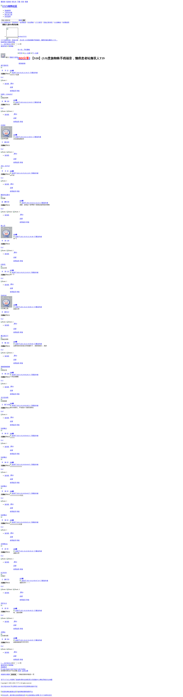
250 (8, 373)
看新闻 (3, 1)
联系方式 (30, 679)
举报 (17, 91)
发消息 (7, 84)
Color (4, 669)
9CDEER (4, 572)
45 (7, 433)
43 (5, 373)
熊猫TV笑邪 (14, 57)
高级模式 (4, 667)
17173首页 (38, 22)
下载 (18, 1)
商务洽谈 (24, 679)
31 (5, 240)
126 (5, 142)
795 (8, 579)
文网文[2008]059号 (19, 686)
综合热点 (15, 22)
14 (5, 433)
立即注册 (25, 671)
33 (5, 271)
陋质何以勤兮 (5, 195)
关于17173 (4, 679)
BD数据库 (66, 22)
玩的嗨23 (4, 428)
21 (7, 70)
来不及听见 (4, 65)
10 (9, 44)
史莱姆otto (4, 544)
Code (19, 669)
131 (8, 271)
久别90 (3, 125)
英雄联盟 (8, 10)
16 (7, 171)
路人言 (3, 225)
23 (5, 549)
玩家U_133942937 (7, 94)
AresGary (4, 295)
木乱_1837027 (5, 166)
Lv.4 (2, 411)
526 (8, 101)
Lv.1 (2, 77)
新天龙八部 (8, 14)
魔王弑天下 (4, 336)
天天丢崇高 (4, 397)
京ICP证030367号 (6, 686)
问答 (22, 1)
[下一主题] (34, 53)
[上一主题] (26, 53)
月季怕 (3, 632)
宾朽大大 (4, 603)
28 (5, 639)
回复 (11, 87)
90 (7, 608)
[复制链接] (22, 63)
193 (5, 579)
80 (7, 549)
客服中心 (36, 679)
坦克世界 (8, 16)
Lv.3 (2, 208)
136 (8, 240)
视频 (26, 1)
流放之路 (15, 40)
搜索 (20, 20)
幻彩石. (3, 264)
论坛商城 (30, 22)
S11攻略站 (57, 22)
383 (8, 343)
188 (5, 202)
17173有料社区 (6, 22)
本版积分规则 (5, 674)
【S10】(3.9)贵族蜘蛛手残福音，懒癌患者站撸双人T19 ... (38, 40)
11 (10, 44)
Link (11, 669)
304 (8, 639)
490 (8, 142)
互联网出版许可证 (31, 686)
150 (5, 312)
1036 (8, 404)
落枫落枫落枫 (5, 366)
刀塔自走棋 (8, 12)
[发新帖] (10, 46)
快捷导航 (4, 42)
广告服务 (17, 679)
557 (8, 312)
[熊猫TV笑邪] (3, 57)
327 (5, 404)
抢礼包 (14, 1)
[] (24, 58)
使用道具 (13, 91)
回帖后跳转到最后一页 (26, 674)
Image (8, 669)
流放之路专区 (48, 22)
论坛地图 (49, 679)
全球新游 (23, 22)
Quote (15, 669)
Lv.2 (2, 108)
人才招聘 (11, 679)
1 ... (2, 44)
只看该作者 (34, 72)
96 (5, 101)
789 (8, 202)
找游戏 (8, 1)
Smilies (23, 669)
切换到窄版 (11, 42)
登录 (19, 671)
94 (5, 343)
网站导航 (43, 679)
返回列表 (4, 46)
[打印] (20, 53)
